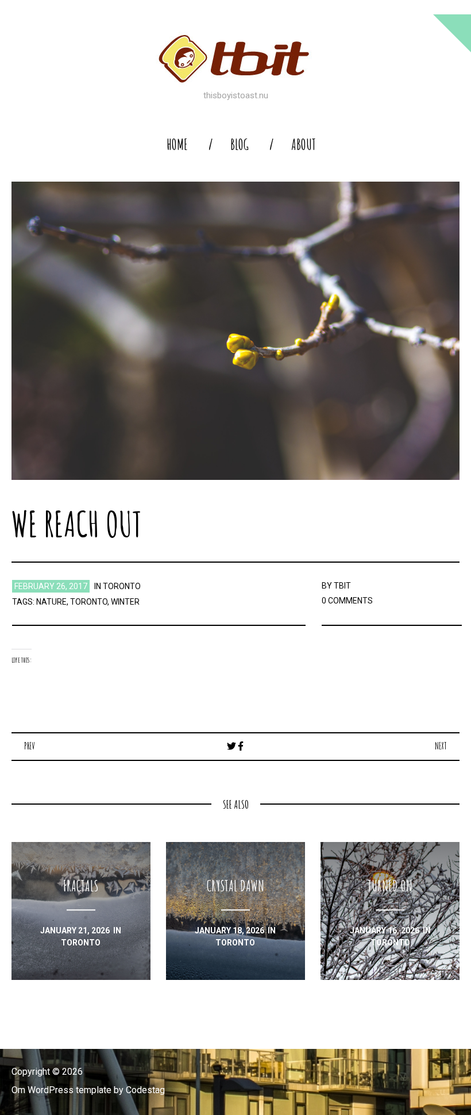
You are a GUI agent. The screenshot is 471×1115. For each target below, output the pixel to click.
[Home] (235, 59)
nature (51, 601)
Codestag (145, 1090)
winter (125, 601)
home (177, 144)
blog (239, 144)
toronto (122, 586)
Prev (29, 746)
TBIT (342, 585)
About (303, 144)
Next (441, 746)
